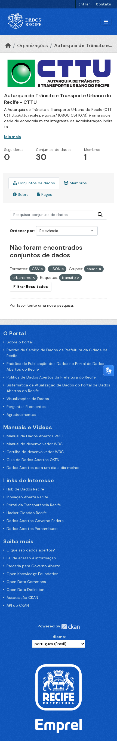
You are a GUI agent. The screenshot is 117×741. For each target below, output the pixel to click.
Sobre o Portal (20, 342)
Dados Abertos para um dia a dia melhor (43, 467)
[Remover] (42, 269)
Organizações (32, 45)
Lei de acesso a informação (31, 558)
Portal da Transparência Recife (34, 504)
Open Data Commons (26, 581)
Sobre (23, 194)
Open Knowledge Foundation (33, 573)
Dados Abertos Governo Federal (35, 520)
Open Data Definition (25, 589)
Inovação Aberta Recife (27, 497)
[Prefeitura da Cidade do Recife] (58, 687)
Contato (103, 4)
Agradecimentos (21, 414)
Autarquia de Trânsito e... (83, 45)
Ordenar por (22, 230)
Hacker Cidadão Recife (27, 512)
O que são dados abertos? (31, 550)
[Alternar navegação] (106, 22)
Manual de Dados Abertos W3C (35, 436)
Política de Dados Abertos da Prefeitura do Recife (51, 377)
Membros (78, 183)
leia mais (12, 136)
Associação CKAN (22, 597)
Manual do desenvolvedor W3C (35, 443)
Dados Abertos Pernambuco (32, 528)
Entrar (84, 4)
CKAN (70, 627)
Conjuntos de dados (36, 183)
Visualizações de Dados (28, 398)
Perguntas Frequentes (26, 406)
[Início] (8, 45)
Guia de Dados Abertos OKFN (33, 459)
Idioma (58, 636)
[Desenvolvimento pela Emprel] (58, 725)
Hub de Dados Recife (25, 489)
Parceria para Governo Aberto (33, 565)
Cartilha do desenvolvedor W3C (35, 451)
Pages (46, 194)
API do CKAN (18, 605)
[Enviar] (100, 214)
